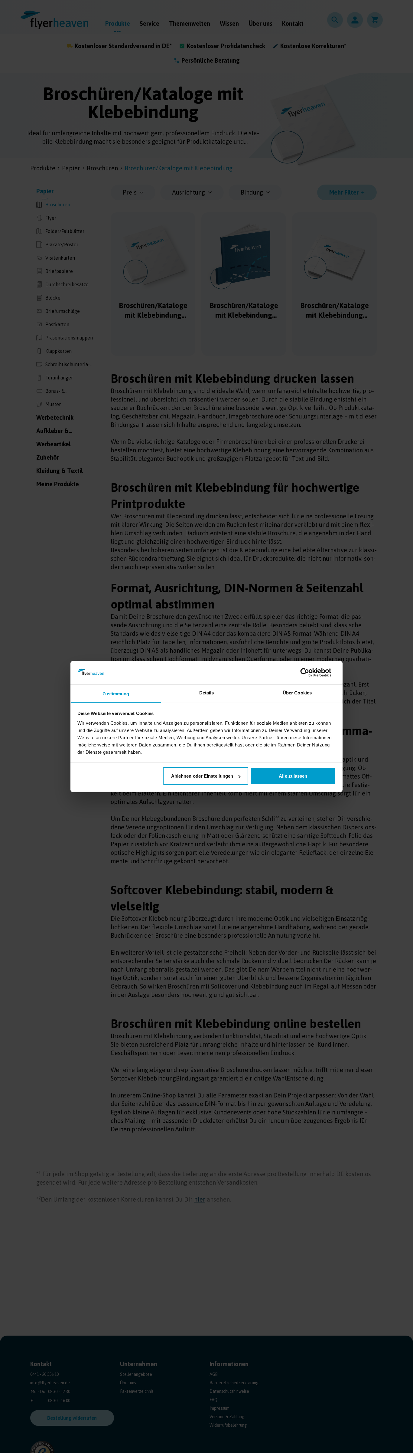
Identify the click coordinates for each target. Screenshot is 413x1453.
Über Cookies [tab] (297, 692)
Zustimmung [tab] (115, 693)
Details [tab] (206, 692)
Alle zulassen (293, 776)
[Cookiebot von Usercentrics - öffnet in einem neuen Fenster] (309, 672)
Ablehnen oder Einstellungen (202, 776)
